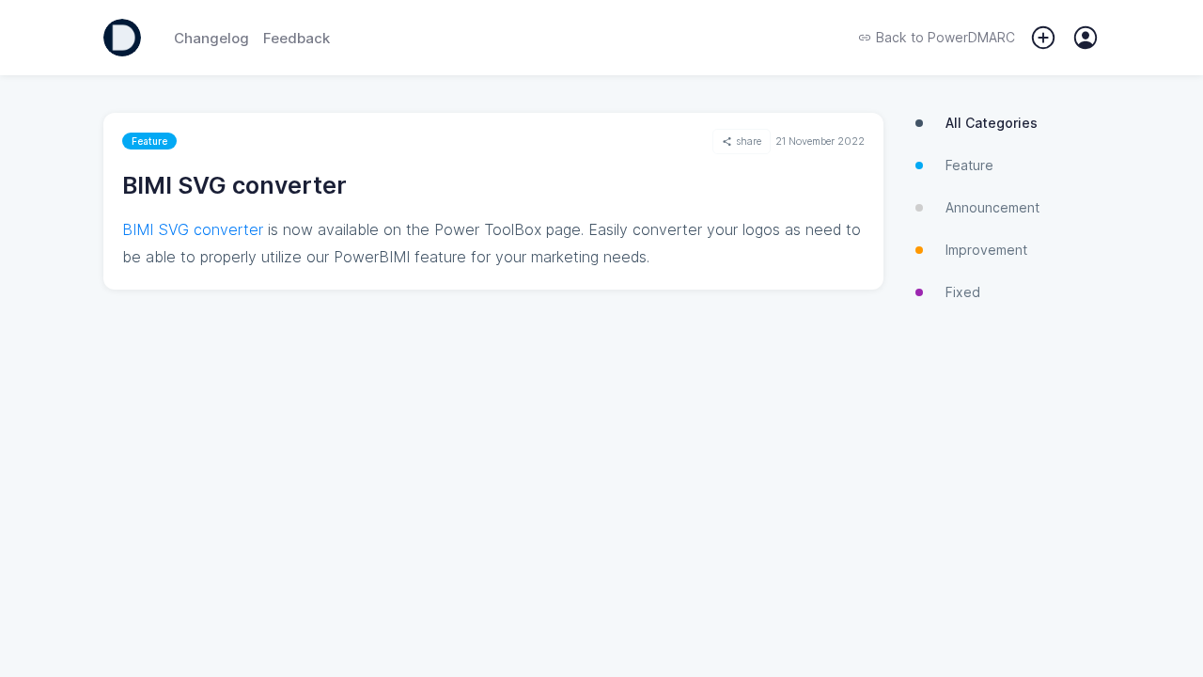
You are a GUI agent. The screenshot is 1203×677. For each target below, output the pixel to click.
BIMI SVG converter (192, 229)
